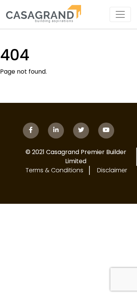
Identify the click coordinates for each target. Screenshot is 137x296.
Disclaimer (112, 170)
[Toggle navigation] (120, 14)
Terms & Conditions (54, 170)
